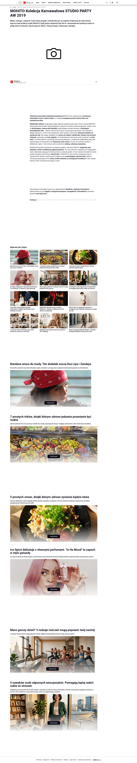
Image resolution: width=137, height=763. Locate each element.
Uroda (43, 2)
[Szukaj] (107, 2)
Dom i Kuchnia (67, 2)
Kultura (86, 2)
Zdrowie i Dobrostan (54, 2)
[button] (111, 3)
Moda (37, 2)
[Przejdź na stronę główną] (20, 4)
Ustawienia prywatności (84, 760)
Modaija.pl (17, 81)
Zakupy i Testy (77, 2)
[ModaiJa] (29, 2)
